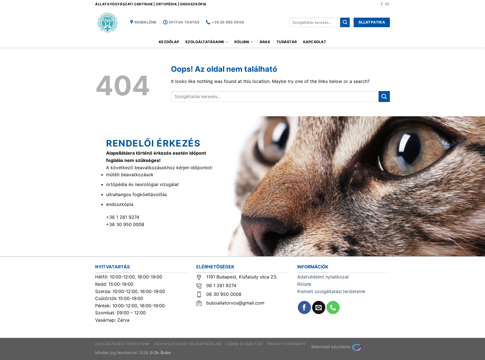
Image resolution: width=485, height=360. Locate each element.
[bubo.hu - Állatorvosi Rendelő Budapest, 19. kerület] (108, 22)
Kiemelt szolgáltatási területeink (331, 291)
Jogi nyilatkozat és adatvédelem (187, 344)
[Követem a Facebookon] (381, 4)
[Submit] (345, 22)
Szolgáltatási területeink (122, 344)
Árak (265, 42)
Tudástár (286, 42)
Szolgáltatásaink (204, 42)
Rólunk (242, 42)
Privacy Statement (286, 344)
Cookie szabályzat (244, 344)
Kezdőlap (169, 42)
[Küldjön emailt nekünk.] (387, 4)
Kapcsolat (314, 42)
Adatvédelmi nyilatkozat (323, 277)
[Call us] (333, 307)
